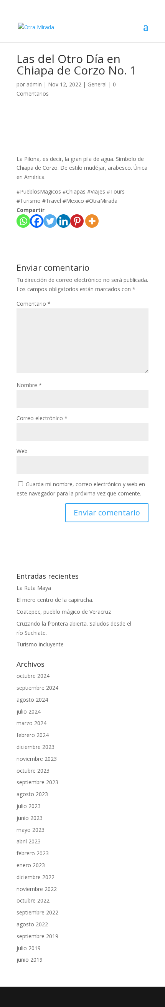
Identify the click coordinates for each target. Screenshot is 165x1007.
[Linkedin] (63, 221)
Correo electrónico (42, 418)
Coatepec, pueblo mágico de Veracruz (63, 611)
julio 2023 (28, 806)
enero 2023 (30, 865)
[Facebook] (36, 221)
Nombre (29, 385)
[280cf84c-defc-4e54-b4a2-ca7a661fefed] (82, 119)
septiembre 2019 (37, 936)
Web (22, 451)
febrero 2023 (32, 853)
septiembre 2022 (37, 912)
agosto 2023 (32, 794)
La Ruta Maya (33, 587)
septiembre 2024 (37, 687)
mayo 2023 (30, 829)
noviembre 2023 (36, 758)
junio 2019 (29, 959)
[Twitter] (50, 221)
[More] (92, 221)
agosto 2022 (32, 924)
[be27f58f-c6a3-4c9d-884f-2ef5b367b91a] (129, 119)
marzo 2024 (31, 723)
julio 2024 (28, 711)
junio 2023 (29, 818)
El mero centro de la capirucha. (54, 599)
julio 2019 (28, 948)
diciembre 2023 (35, 746)
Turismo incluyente (40, 644)
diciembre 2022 (35, 877)
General (97, 84)
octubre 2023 (33, 770)
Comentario (33, 303)
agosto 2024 (32, 699)
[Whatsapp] (23, 221)
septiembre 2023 (37, 782)
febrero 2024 (32, 735)
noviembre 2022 (36, 889)
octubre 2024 (33, 675)
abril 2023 (28, 841)
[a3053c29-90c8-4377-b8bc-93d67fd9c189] (35, 119)
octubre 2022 (33, 900)
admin (34, 84)
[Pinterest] (77, 221)
